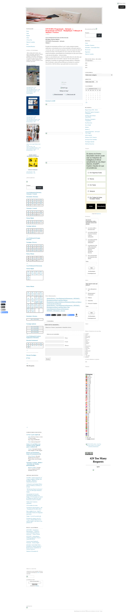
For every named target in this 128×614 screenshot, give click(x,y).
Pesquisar (28, 185)
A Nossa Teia (29, 40)
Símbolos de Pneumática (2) (32, 551)
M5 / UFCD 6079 (28, 300)
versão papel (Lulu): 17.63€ (31, 87)
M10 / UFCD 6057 (32, 306)
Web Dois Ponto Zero (89, 144)
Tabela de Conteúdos (30, 42)
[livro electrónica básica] (32, 141)
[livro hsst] (32, 170)
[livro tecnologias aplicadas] (32, 114)
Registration (87, 52)
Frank (29, 442)
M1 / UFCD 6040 (28, 294)
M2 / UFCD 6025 (32, 273)
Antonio (30, 449)
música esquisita (88, 135)
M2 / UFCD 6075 (32, 294)
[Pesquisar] (99, 35)
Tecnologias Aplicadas (31, 226)
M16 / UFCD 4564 (32, 310)
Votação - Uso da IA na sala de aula (33, 516)
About (27, 37)
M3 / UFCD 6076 (36, 294)
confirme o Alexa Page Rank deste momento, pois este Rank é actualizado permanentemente (94, 445)
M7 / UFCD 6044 (35, 328)
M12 (41, 203)
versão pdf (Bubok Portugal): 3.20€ (32, 90)
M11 (37, 203)
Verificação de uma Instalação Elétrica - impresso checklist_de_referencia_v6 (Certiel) (34, 486)
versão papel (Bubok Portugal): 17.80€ (33, 89)
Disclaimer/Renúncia (30, 46)
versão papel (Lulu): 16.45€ (31, 117)
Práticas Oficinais (30, 253)
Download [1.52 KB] (50, 101)
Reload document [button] (58, 94)
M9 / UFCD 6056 (28, 306)
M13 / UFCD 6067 (28, 310)
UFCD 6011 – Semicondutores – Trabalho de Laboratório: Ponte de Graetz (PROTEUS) (33, 538)
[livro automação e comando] (32, 85)
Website (67, 345)
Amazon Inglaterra (29, 93)
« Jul (86, 102)
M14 (33, 250)
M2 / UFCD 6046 (35, 327)
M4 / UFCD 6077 (41, 294)
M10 (33, 203)
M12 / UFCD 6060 (41, 306)
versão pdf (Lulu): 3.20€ (30, 88)
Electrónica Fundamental (32, 340)
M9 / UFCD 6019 (35, 332)
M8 (41, 201)
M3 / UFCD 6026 (36, 273)
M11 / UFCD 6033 (35, 319)
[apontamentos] (27, 182)
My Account (87, 49)
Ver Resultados (91, 271)
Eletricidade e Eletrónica (31, 316)
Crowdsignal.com (92, 273)
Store (27, 44)
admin (29, 437)
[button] (121, 3)
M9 (28, 203)
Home (27, 31)
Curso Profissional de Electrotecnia (34, 265)
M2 (32, 200)
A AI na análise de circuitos (32, 505)
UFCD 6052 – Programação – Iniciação (56, 310)
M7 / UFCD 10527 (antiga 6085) (36, 299)
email (38, 572)
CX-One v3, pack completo (32, 434)
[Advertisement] (35, 559)
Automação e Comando (31, 208)
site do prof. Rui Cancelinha (91, 139)
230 (39, 454)
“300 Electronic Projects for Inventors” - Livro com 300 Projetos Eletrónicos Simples (34, 491)
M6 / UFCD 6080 (32, 300)
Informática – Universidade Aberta (92, 47)
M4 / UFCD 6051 (41, 273)
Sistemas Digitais (30, 218)
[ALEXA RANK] (89, 444)
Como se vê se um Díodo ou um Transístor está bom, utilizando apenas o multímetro (33, 445)
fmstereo (87, 127)
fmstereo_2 (87, 129)
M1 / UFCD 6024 (28, 273)
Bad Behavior (77, 611)
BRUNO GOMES (32, 467)
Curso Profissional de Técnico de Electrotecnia (58, 309)
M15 (37, 250)
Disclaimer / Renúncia (89, 45)
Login (27, 33)
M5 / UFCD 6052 (28, 278)
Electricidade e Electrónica (32, 196)
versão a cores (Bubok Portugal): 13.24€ (33, 147)
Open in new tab (71, 94)
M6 (32, 201)
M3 (37, 200)
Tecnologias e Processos (31, 242)
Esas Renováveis (88, 122)
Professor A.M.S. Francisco (91, 137)
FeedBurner (37, 585)
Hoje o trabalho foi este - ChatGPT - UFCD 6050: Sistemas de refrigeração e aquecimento (34, 513)
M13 (29, 205)
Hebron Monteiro (31, 456)
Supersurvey (99, 213)
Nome (66, 338)
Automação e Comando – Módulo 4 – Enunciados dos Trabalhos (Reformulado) (34, 464)
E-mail (66, 341)
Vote (91, 268)
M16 (41, 250)
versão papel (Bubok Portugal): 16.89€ (33, 119)
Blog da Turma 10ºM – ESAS (91, 110)
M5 (28, 201)
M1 (28, 200)
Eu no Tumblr (88, 125)
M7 (37, 201)
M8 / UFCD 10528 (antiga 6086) (41, 299)
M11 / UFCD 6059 (36, 306)
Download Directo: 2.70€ (30, 92)
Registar (28, 35)
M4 (41, 200)
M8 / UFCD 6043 (35, 330)
